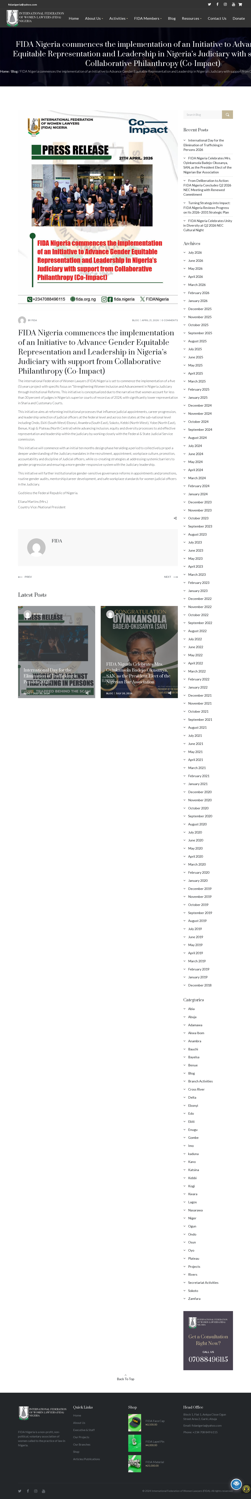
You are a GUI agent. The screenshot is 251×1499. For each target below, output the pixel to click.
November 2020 (199, 800)
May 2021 (195, 752)
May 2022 (195, 655)
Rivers (192, 1274)
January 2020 (197, 880)
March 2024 (197, 478)
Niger (192, 1218)
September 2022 (200, 623)
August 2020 (197, 824)
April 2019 (195, 953)
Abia (191, 1009)
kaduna (193, 1154)
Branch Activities (200, 1081)
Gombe (193, 1137)
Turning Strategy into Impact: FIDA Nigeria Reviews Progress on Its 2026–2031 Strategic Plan (206, 207)
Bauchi (193, 1049)
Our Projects (81, 1437)
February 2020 (198, 872)
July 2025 (195, 349)
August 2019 (197, 921)
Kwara (192, 1194)
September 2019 (200, 913)
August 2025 (197, 341)
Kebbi (192, 1178)
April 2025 (195, 373)
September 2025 (200, 333)
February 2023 (198, 583)
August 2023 (197, 534)
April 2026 (195, 277)
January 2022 (197, 687)
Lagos (192, 1202)
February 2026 (198, 293)
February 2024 (198, 486)
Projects (194, 1266)
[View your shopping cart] (240, 4)
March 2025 (197, 381)
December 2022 (199, 599)
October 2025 (198, 325)
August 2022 (197, 631)
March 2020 (197, 864)
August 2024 (197, 438)
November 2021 (199, 703)
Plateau (193, 1258)
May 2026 (195, 268)
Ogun (192, 1226)
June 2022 (195, 647)
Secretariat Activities (203, 1282)
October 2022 (198, 615)
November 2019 (199, 896)
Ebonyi (193, 1105)
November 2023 (199, 510)
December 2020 (199, 792)
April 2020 (195, 856)
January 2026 (197, 301)
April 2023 (195, 566)
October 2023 (198, 518)
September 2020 (200, 816)
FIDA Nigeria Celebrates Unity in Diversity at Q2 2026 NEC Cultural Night (207, 225)
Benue (193, 1065)
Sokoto (193, 1291)
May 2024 (195, 462)
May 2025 (195, 365)
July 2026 (195, 252)
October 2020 (198, 808)
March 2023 (197, 574)
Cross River (196, 1089)
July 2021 (195, 735)
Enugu (193, 1130)
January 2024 (197, 494)
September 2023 (200, 526)
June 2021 (195, 744)
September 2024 (200, 429)
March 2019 (197, 961)
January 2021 (197, 784)
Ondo (192, 1234)
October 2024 (198, 422)
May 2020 (195, 848)
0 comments (170, 320)
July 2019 (195, 929)
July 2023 (195, 542)
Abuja (192, 1017)
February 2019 (198, 969)
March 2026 (197, 285)
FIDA (34, 320)
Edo (191, 1113)
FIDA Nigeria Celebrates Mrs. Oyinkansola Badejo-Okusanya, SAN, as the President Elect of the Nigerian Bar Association (138, 634)
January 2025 (197, 397)
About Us (79, 1422)
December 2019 (199, 889)
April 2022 (195, 663)
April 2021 (195, 760)
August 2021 (197, 727)
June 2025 (195, 357)
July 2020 (195, 832)
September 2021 (200, 719)
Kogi (191, 1186)
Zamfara (194, 1299)
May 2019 (195, 945)
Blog (14, 71)
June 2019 (195, 937)
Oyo (191, 1250)
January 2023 (197, 591)
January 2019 (197, 977)
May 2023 (195, 558)
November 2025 (199, 317)
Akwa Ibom (196, 1033)
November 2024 (199, 413)
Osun (192, 1242)
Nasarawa (195, 1210)
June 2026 (195, 260)
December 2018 (199, 985)
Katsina (193, 1170)
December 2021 (199, 695)
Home (4, 71)
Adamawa (195, 1025)
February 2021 (198, 776)
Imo (191, 1146)
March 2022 (197, 671)
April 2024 (195, 470)
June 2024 (195, 454)
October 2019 (198, 905)
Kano (192, 1162)
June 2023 (195, 550)
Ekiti (191, 1121)
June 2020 (195, 840)
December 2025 (199, 309)
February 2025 (198, 389)
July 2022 (195, 639)
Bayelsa (193, 1057)
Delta (192, 1097)
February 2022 (198, 679)
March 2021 (197, 768)
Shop (76, 1451)
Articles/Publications (86, 1459)
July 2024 (195, 446)
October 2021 (198, 711)
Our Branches (81, 1444)
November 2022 (199, 607)
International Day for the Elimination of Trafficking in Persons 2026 (51, 631)
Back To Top (125, 1379)
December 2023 (199, 502)
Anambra (194, 1041)
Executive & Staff (84, 1430)
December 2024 (199, 405)
